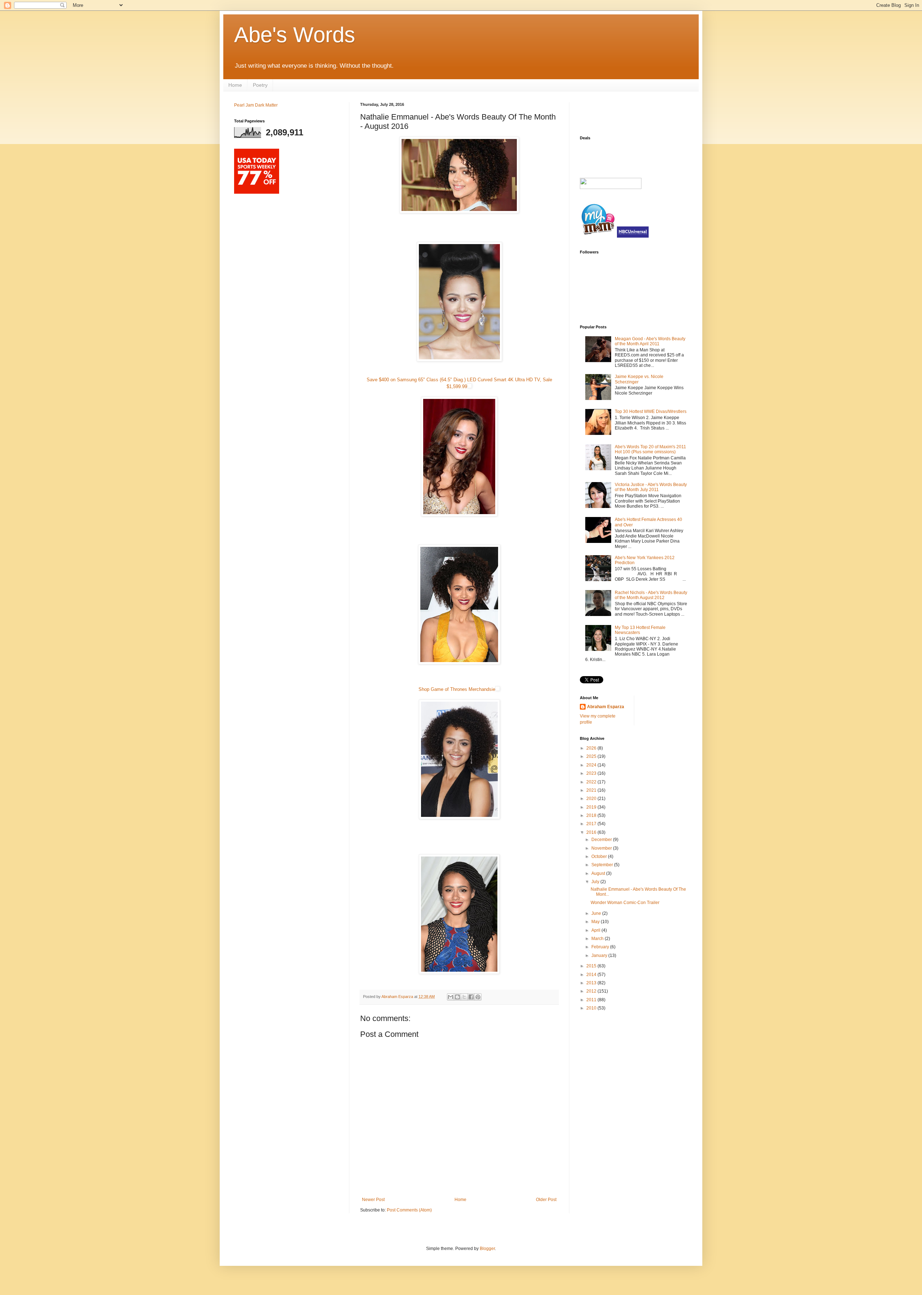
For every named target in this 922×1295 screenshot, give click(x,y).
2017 (591, 823)
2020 (591, 798)
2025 (591, 756)
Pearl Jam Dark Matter (256, 105)
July (595, 881)
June (596, 913)
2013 (591, 982)
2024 (591, 765)
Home (235, 85)
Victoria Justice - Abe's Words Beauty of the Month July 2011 (651, 487)
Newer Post (373, 1199)
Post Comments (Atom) (409, 1210)
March (598, 938)
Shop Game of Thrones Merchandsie (457, 689)
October (599, 856)
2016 (591, 832)
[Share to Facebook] (471, 997)
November (602, 848)
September (602, 864)
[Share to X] (464, 997)
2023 (591, 773)
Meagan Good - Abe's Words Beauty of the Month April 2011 (650, 341)
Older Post (546, 1199)
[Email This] (450, 997)
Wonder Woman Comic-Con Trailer (625, 902)
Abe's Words (294, 35)
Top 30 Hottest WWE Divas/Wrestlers (650, 411)
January (599, 955)
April (596, 930)
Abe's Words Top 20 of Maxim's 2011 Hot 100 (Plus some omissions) (650, 449)
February (600, 946)
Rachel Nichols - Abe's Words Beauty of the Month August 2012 (651, 595)
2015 (591, 965)
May (596, 921)
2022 (591, 781)
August (598, 873)
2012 (591, 991)
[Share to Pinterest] (478, 997)
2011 (591, 999)
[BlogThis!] (457, 997)
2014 (591, 974)
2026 (591, 748)
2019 (591, 807)
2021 (591, 790)
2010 (591, 1008)
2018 (591, 815)
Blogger (487, 1248)
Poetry (260, 85)
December (602, 839)
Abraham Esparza (397, 996)
